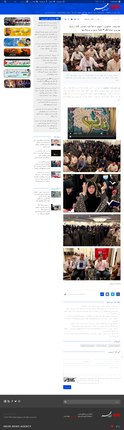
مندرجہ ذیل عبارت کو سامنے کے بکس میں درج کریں (100, 378)
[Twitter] (15, 401)
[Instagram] (19, 401)
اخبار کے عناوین (51, 12)
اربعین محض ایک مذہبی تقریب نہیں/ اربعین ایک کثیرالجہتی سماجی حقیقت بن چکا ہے (42, 209)
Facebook (42, 1)
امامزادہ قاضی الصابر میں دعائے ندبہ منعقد (100, 306)
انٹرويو (56, 188)
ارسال (67, 387)
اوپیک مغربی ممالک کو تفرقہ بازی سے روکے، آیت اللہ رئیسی (94, 323)
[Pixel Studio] (111, 426)
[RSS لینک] (8, 401)
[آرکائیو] (5, 401)
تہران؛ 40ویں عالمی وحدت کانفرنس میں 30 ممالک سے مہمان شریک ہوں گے (47, 81)
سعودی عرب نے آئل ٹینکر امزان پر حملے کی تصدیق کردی (47, 25)
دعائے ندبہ (101, 345)
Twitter (51, 1)
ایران (114, 12)
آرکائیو (23, 1)
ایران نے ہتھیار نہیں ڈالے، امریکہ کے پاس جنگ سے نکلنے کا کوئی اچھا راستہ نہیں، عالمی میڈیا (42, 176)
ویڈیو (68, 12)
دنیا (95, 12)
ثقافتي (84, 12)
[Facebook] (12, 401)
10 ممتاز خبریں (49, 18)
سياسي (90, 12)
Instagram (59, 1)
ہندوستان (101, 12)
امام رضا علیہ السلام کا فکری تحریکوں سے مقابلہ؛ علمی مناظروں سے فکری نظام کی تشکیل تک (42, 196)
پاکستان (108, 12)
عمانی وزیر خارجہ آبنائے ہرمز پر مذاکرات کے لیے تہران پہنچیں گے (47, 102)
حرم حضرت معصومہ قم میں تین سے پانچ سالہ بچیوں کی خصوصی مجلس (93, 316)
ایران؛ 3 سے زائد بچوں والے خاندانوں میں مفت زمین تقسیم (95, 326)
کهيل (79, 12)
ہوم (118, 12)
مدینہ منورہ (114, 345)
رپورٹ (57, 136)
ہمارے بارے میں (10, 414)
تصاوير (74, 12)
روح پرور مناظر (87, 345)
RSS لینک (33, 1)
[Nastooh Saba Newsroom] (117, 426)
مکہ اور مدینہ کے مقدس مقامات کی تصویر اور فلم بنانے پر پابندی (92, 308)
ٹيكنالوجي (61, 12)
